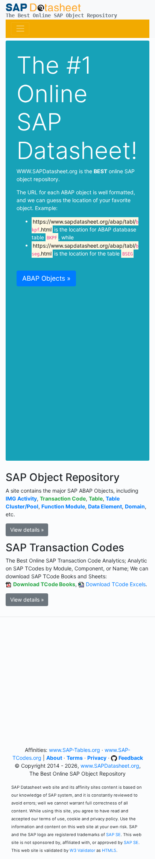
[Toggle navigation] (20, 28)
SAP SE (113, 834)
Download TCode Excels (116, 584)
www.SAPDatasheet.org (110, 765)
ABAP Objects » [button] (46, 278)
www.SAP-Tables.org (74, 750)
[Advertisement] (77, 369)
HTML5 (109, 850)
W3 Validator (82, 850)
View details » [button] (27, 529)
